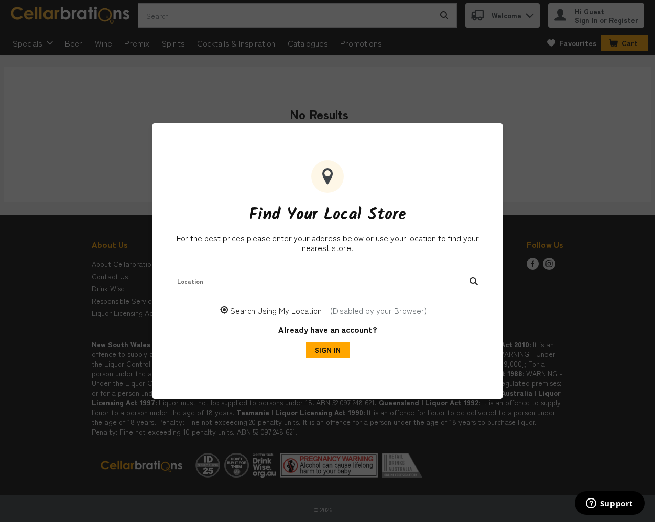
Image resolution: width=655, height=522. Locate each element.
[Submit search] (474, 281)
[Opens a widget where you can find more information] (609, 504)
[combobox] (327, 281)
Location (190, 281)
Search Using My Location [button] (328, 310)
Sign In (328, 350)
